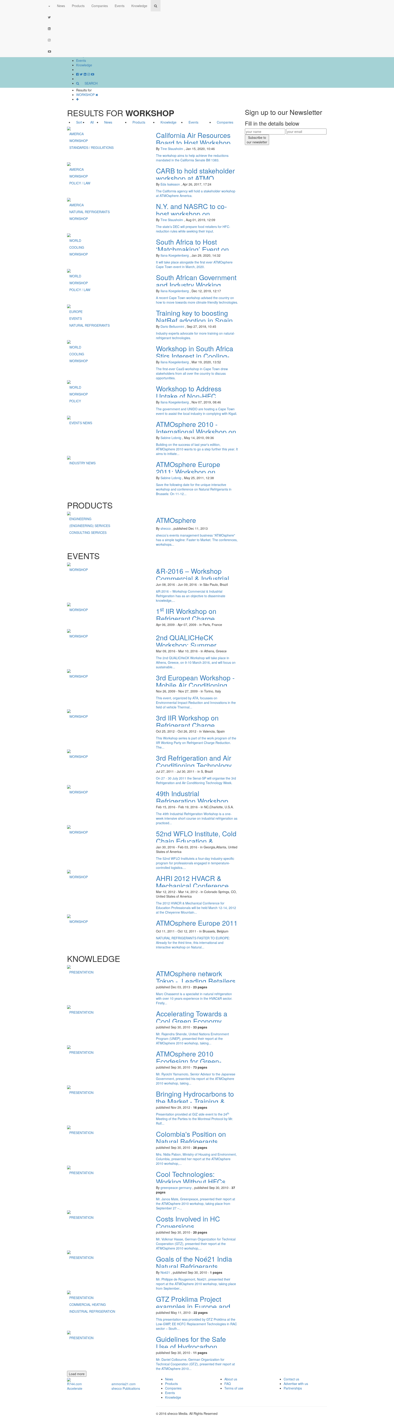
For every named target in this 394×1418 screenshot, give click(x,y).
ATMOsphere (176, 520)
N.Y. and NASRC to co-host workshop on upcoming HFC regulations (197, 213)
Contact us (291, 1379)
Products (78, 5)
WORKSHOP (78, 140)
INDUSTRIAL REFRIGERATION (92, 1311)
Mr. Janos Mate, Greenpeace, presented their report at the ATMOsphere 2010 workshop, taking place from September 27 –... (195, 1203)
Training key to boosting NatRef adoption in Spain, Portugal (195, 320)
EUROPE (76, 311)
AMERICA (76, 134)
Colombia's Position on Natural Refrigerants (191, 1137)
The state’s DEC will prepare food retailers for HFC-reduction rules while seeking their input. (193, 228)
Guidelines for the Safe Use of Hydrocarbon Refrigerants (191, 1346)
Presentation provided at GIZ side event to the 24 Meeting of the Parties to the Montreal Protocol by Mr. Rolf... (194, 1119)
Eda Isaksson (170, 184)
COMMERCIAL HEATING (87, 1304)
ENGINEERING (80, 519)
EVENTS (75, 318)
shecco (166, 528)
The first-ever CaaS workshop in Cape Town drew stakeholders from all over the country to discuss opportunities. (192, 373)
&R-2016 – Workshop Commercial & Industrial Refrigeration (192, 578)
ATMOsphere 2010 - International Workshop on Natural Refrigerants (196, 431)
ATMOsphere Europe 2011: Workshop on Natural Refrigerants (188, 471)
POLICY (75, 401)
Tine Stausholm (172, 148)
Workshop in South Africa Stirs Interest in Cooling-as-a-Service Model (194, 356)
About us (230, 1379)
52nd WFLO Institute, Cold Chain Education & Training (196, 841)
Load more (77, 1374)
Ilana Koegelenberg (175, 255)
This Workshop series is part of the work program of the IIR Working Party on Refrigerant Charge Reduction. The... (196, 742)
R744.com (74, 1384)
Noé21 (165, 1272)
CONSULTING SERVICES (87, 532)
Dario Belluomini (172, 326)
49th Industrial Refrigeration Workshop (192, 797)
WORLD (75, 240)
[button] (49, 5)
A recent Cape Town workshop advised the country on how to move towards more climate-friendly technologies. (197, 300)
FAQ (227, 1383)
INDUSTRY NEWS (82, 463)
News (61, 5)
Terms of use (233, 1388)
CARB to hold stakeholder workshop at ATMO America (195, 178)
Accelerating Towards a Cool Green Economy (191, 1017)
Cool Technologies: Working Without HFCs (191, 1177)
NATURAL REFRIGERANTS (89, 211)
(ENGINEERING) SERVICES (89, 525)
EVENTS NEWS (80, 423)
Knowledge (84, 65)
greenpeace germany (176, 1187)
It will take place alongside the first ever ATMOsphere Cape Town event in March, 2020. (194, 264)
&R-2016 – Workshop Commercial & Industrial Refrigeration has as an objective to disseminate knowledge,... (190, 596)
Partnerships (293, 1388)
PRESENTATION (81, 972)
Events (81, 60)
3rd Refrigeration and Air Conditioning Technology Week (194, 765)
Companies (99, 5)
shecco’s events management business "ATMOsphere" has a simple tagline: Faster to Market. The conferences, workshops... (197, 540)
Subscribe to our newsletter (257, 139)
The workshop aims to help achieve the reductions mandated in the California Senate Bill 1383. (192, 157)
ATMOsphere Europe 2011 (197, 923)
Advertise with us (296, 1383)
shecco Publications (125, 1388)
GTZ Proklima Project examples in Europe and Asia (193, 1306)
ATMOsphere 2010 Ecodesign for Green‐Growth (188, 1061)
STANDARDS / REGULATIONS (91, 147)
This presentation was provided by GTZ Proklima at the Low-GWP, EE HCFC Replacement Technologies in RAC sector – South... (196, 1324)
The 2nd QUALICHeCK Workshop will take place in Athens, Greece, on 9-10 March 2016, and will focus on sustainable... (196, 662)
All (92, 122)
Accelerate (74, 1388)
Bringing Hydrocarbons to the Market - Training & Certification (195, 1101)
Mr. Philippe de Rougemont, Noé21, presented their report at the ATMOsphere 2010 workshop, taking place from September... (196, 1284)
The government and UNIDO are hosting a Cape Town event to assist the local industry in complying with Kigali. (196, 411)
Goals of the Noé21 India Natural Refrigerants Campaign (194, 1266)
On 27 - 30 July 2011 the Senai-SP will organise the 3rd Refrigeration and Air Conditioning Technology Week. (196, 780)
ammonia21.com (123, 1384)
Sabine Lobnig (171, 437)
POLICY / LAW (79, 183)
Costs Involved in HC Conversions (188, 1222)
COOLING (76, 247)
